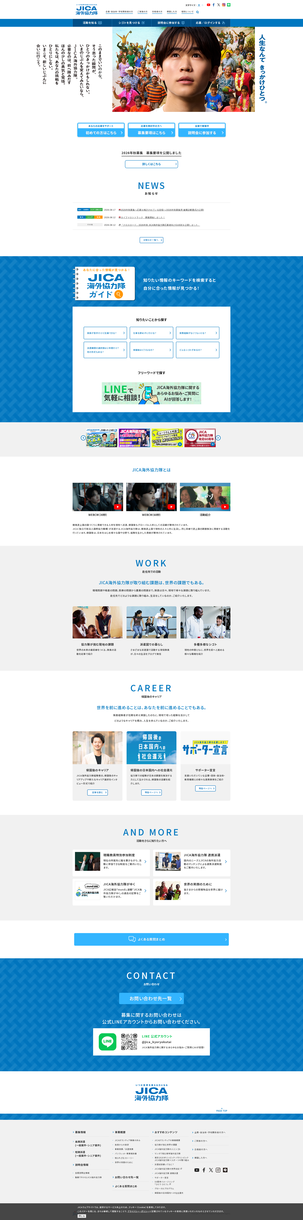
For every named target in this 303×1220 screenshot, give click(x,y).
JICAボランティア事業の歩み (127, 1140)
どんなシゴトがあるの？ (190, 349)
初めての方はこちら (101, 132)
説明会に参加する (202, 132)
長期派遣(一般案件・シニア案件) (88, 1143)
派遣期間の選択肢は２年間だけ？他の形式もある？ (103, 349)
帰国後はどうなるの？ (143, 349)
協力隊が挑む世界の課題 (166, 1144)
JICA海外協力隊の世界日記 (167, 1169)
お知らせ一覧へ (151, 239)
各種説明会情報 (82, 1173)
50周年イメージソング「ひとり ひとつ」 (165, 1182)
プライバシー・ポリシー (138, 1211)
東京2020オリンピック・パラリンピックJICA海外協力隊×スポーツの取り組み (172, 1158)
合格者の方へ (201, 1149)
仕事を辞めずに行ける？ (144, 333)
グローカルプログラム (164, 1188)
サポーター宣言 (162, 1177)
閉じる (82, 1216)
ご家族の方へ (200, 1140)
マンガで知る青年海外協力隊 (168, 1153)
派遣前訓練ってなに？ (164, 1164)
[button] (198, 5)
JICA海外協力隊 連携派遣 (166, 1173)
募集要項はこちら (151, 132)
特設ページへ (152, 792)
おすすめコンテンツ (166, 1132)
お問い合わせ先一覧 (151, 998)
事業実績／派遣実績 (124, 1149)
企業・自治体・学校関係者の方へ (210, 1132)
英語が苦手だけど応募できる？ (102, 333)
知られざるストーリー (124, 1158)
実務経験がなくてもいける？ (192, 333)
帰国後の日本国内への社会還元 (169, 1193)
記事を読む (98, 792)
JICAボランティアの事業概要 (167, 1140)
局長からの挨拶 (122, 1144)
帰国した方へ (200, 1157)
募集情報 (80, 1132)
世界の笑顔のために (124, 1162)
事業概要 (120, 1132)
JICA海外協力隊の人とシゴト (168, 1149)
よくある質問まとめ (151, 939)
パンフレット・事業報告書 (126, 1153)
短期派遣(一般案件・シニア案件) (88, 1153)
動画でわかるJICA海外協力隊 (88, 1177)
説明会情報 (82, 1165)
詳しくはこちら (151, 164)
